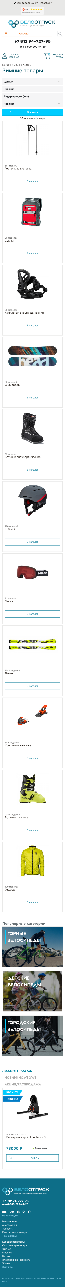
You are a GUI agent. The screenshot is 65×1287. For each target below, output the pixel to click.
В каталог (32, 181)
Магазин (6, 64)
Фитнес (6, 1248)
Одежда (10, 889)
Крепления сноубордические (24, 312)
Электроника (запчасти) (16, 1259)
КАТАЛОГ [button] (24, 33)
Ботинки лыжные (16, 817)
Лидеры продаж (17, 1071)
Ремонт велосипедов (14, 1232)
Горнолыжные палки (18, 168)
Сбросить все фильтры (32, 118)
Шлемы (10, 529)
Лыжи (9, 673)
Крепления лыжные (18, 745)
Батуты (6, 1256)
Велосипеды (9, 1221)
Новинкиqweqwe (20, 1078)
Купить (35, 1157)
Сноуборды (12, 384)
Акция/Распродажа (23, 1084)
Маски (9, 601)
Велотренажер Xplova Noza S (26, 1137)
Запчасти (7, 1228)
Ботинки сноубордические (23, 457)
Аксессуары (9, 1224)
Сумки (9, 240)
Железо (6, 1263)
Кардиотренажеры (13, 1241)
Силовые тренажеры (14, 1245)
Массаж (7, 1252)
